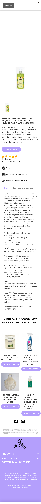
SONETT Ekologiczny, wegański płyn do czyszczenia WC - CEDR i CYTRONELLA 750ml (30, 402)
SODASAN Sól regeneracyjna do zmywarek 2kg (10, 357)
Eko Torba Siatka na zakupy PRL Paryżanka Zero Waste (10, 398)
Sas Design (24, 487)
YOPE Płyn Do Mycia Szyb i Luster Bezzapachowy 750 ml (30, 359)
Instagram (23, 421)
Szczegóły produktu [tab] (23, 188)
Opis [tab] (6, 188)
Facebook (16, 421)
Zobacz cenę (11, 149)
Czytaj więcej (33, 479)
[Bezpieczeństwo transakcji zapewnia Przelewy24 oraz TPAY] (20, 431)
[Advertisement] (20, 34)
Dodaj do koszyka (11, 364)
